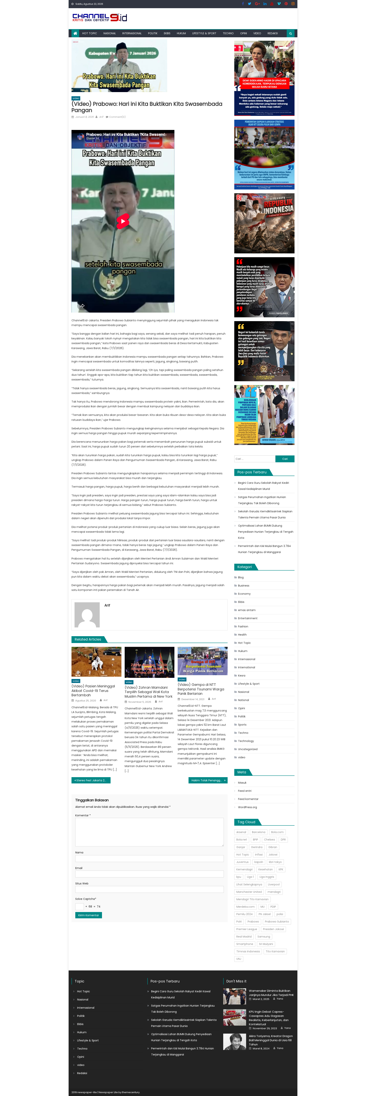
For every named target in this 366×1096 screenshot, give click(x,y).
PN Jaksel (265, 914)
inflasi (259, 854)
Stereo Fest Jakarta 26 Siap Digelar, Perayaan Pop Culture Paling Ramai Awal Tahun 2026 (93, 780)
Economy (244, 594)
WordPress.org (247, 807)
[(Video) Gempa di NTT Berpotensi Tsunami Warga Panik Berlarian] (203, 661)
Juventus (242, 862)
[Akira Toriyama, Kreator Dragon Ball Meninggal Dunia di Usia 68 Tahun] (234, 1042)
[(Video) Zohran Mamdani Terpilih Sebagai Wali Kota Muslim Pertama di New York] (150, 662)
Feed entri (244, 791)
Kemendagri (244, 869)
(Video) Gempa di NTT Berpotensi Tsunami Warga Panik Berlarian (201, 689)
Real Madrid (244, 936)
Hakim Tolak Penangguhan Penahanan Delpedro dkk (210, 780)
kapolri (258, 862)
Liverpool (274, 884)
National (243, 700)
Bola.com (277, 832)
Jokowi (273, 854)
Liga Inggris (267, 877)
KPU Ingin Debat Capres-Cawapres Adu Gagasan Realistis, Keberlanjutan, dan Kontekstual (269, 1018)
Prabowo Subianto (277, 921)
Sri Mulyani (266, 944)
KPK (281, 869)
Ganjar (240, 847)
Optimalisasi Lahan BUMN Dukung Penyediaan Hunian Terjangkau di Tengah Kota (265, 532)
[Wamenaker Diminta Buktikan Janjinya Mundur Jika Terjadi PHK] (234, 996)
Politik (152, 33)
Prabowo (253, 921)
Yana (280, 998)
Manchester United (249, 892)
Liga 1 (250, 877)
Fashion (243, 626)
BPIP (255, 839)
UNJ (238, 959)
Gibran (272, 847)
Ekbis (167, 33)
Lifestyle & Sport (204, 33)
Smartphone (244, 944)
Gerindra (256, 847)
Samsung (264, 936)
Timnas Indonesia (248, 951)
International (246, 667)
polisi (280, 914)
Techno (228, 33)
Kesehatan (265, 869)
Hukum (181, 33)
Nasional (110, 33)
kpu (238, 877)
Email (78, 868)
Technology (246, 741)
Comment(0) (117, 117)
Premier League (246, 929)
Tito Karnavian (275, 951)
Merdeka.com (245, 907)
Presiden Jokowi (273, 929)
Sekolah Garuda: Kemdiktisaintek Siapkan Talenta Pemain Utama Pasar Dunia (265, 514)
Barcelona (258, 832)
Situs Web (81, 883)
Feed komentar (248, 799)
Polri (239, 921)
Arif (101, 117)
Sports (242, 725)
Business (243, 585)
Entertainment (248, 618)
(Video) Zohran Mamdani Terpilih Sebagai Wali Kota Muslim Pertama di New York (149, 692)
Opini (243, 33)
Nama (79, 852)
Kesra (241, 675)
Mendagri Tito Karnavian (252, 899)
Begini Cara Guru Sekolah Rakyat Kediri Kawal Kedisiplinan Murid (263, 486)
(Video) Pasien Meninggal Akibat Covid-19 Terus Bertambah (93, 690)
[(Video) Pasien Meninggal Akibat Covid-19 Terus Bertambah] (96, 662)
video (257, 33)
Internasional (132, 33)
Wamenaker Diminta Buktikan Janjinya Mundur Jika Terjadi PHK (271, 993)
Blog (241, 577)
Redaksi (273, 33)
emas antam (247, 610)
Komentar (83, 815)
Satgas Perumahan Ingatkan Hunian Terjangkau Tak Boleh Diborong (262, 500)
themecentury (131, 1092)
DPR (283, 839)
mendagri (274, 892)
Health (242, 635)
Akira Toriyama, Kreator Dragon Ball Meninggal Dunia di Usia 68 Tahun (271, 1040)
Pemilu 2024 (244, 914)
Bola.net (241, 839)
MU (263, 907)
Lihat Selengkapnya (249, 884)
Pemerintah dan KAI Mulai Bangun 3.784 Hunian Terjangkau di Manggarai (264, 549)
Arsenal (241, 832)
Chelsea (269, 839)
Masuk (242, 783)
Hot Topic (89, 33)
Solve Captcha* (85, 899)
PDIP (273, 907)
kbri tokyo (275, 862)
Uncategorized (248, 749)
